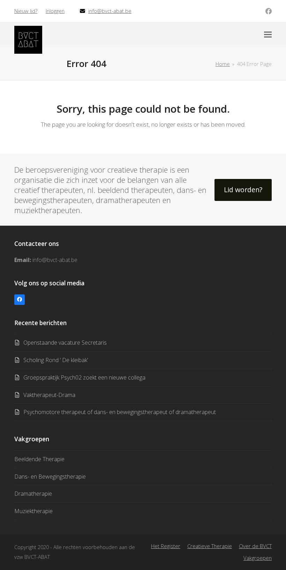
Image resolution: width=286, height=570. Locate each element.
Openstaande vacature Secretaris (65, 342)
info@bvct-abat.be (109, 10)
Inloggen (55, 10)
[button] (268, 35)
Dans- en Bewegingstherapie (50, 476)
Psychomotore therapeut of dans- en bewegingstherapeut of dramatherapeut (119, 412)
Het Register (165, 545)
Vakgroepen (257, 557)
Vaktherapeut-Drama (49, 395)
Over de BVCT (255, 545)
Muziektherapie (33, 511)
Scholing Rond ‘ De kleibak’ (55, 360)
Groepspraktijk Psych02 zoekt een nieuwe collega (84, 377)
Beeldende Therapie (39, 459)
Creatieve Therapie (209, 545)
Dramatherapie (33, 493)
